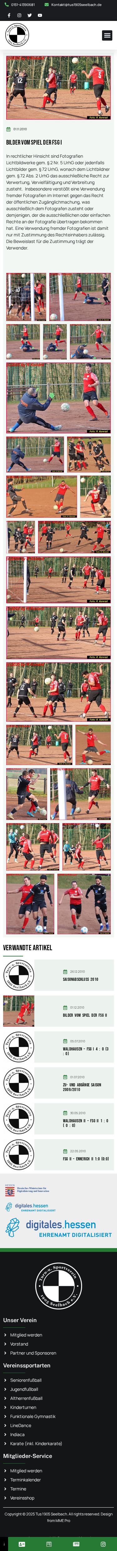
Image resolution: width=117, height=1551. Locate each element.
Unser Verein (20, 1320)
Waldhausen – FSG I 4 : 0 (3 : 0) (86, 1051)
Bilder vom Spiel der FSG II (85, 1015)
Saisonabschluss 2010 (80, 979)
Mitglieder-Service (27, 1456)
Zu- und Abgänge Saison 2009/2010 (82, 1087)
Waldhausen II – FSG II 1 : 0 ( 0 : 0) (86, 1123)
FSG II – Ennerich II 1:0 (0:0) (86, 1159)
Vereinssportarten (27, 1365)
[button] (107, 35)
